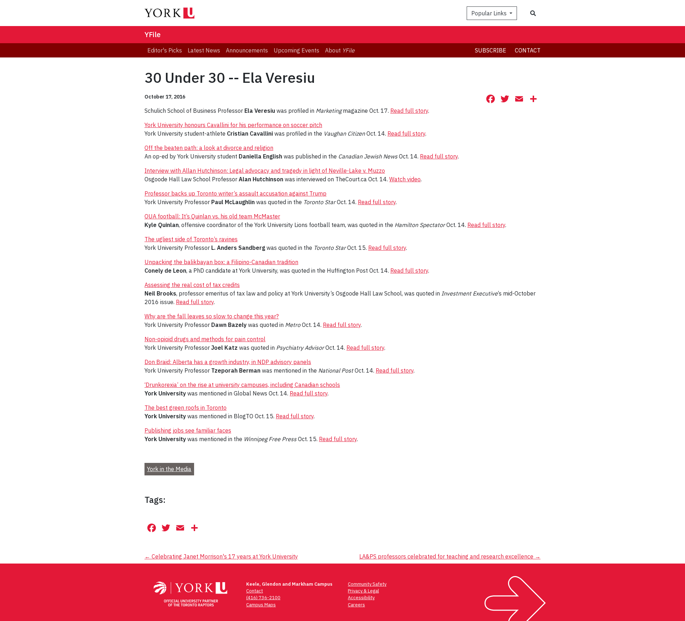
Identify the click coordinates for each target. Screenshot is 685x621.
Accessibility (361, 598)
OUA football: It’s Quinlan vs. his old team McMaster (212, 216)
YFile (152, 34)
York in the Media (169, 469)
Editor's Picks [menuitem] (164, 50)
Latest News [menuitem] (204, 50)
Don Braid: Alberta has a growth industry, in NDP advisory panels (227, 361)
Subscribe (490, 50)
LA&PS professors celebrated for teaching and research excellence (450, 556)
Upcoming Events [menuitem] (296, 50)
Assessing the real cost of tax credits (192, 284)
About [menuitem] (340, 50)
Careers (356, 605)
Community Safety (367, 584)
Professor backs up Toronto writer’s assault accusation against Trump (235, 193)
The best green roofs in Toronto (185, 407)
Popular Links (489, 13)
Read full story (409, 110)
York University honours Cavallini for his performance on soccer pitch (233, 124)
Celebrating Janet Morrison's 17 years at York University (221, 556)
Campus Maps (261, 605)
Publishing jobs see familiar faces (187, 430)
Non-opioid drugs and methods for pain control (204, 339)
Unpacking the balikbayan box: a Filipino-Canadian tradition (221, 262)
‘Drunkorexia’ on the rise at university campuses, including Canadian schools (242, 384)
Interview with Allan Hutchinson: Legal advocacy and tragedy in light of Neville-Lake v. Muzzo (264, 170)
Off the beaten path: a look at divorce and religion (208, 147)
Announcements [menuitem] (247, 50)
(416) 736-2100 (263, 598)
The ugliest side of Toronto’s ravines (191, 239)
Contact (528, 50)
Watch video (405, 179)
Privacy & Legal (363, 591)
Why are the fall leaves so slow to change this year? (211, 316)
